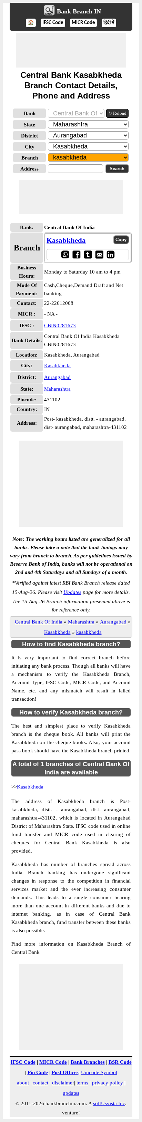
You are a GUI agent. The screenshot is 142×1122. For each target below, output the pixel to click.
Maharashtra (57, 389)
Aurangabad (57, 377)
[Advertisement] (71, 50)
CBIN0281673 (60, 325)
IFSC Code (52, 22)
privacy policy (107, 1082)
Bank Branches (88, 1062)
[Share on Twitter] (87, 254)
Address (29, 169)
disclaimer (63, 1082)
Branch (29, 158)
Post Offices (65, 1072)
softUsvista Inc (109, 1103)
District (29, 135)
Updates (72, 592)
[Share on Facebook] (76, 254)
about (23, 1082)
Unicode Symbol (99, 1072)
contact (40, 1082)
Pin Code (38, 1072)
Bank (30, 113)
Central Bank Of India (38, 622)
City (29, 147)
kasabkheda (89, 632)
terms (82, 1082)
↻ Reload (117, 113)
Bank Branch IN (79, 11)
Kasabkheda (66, 240)
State (29, 124)
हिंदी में (108, 22)
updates (71, 1093)
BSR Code (120, 1062)
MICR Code (83, 22)
